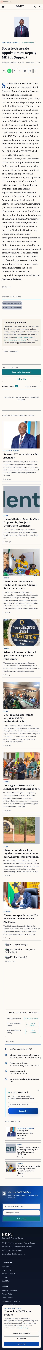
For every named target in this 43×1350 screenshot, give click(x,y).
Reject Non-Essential (21, 1333)
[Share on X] (14, 71)
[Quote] (12, 367)
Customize (21, 1339)
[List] (17, 367)
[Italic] (8, 367)
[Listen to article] (4, 71)
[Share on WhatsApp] (9, 71)
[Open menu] (3, 6)
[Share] (30, 71)
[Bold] (4, 367)
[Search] (39, 6)
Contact (5, 1277)
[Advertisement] (21, 984)
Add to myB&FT (29, 43)
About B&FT (6, 1267)
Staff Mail (5, 1281)
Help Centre (6, 1270)
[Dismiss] (39, 1090)
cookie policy (23, 1328)
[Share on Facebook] (20, 71)
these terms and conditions (15, 340)
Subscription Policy (9, 1305)
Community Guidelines (11, 1301)
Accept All (21, 1344)
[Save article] (35, 71)
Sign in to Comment (21, 372)
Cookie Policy (7, 1298)
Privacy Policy (7, 1294)
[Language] (34, 6)
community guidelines (23, 337)
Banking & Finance (10, 43)
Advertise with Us (9, 1274)
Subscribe (21, 379)
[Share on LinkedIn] (25, 71)
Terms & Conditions (10, 1290)
